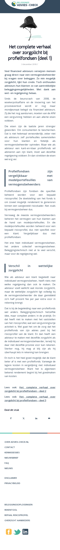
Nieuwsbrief (11, 457)
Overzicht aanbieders (17, 520)
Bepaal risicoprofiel (16, 515)
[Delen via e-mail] (49, 418)
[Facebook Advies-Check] (9, 532)
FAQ (7, 462)
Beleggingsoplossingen (18, 504)
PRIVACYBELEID (12, 483)
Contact (10, 447)
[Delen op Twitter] (23, 418)
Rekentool (11, 509)
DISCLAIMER (11, 477)
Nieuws (9, 468)
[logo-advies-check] (25, 5)
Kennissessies (12, 452)
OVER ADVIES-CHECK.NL (17, 441)
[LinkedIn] (25, 532)
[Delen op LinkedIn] (36, 418)
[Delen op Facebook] (11, 418)
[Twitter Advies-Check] (17, 532)
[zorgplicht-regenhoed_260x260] (30, 29)
